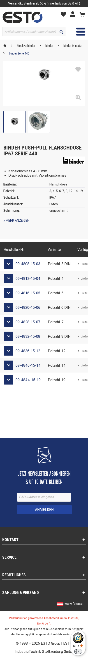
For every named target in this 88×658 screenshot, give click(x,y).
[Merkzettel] (64, 14)
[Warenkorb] (82, 14)
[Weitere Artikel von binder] (73, 160)
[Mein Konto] (74, 14)
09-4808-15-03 (28, 264)
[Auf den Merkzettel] (78, 70)
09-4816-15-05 (28, 293)
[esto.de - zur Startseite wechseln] (22, 17)
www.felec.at (74, 604)
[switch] (78, 651)
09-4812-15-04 (28, 278)
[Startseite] (5, 46)
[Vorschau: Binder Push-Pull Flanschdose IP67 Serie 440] (14, 122)
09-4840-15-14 (28, 365)
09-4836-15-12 (28, 351)
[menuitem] (64, 14)
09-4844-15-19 (28, 380)
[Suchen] (61, 31)
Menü (77, 31)
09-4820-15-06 (28, 307)
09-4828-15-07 (28, 322)
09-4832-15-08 (28, 336)
